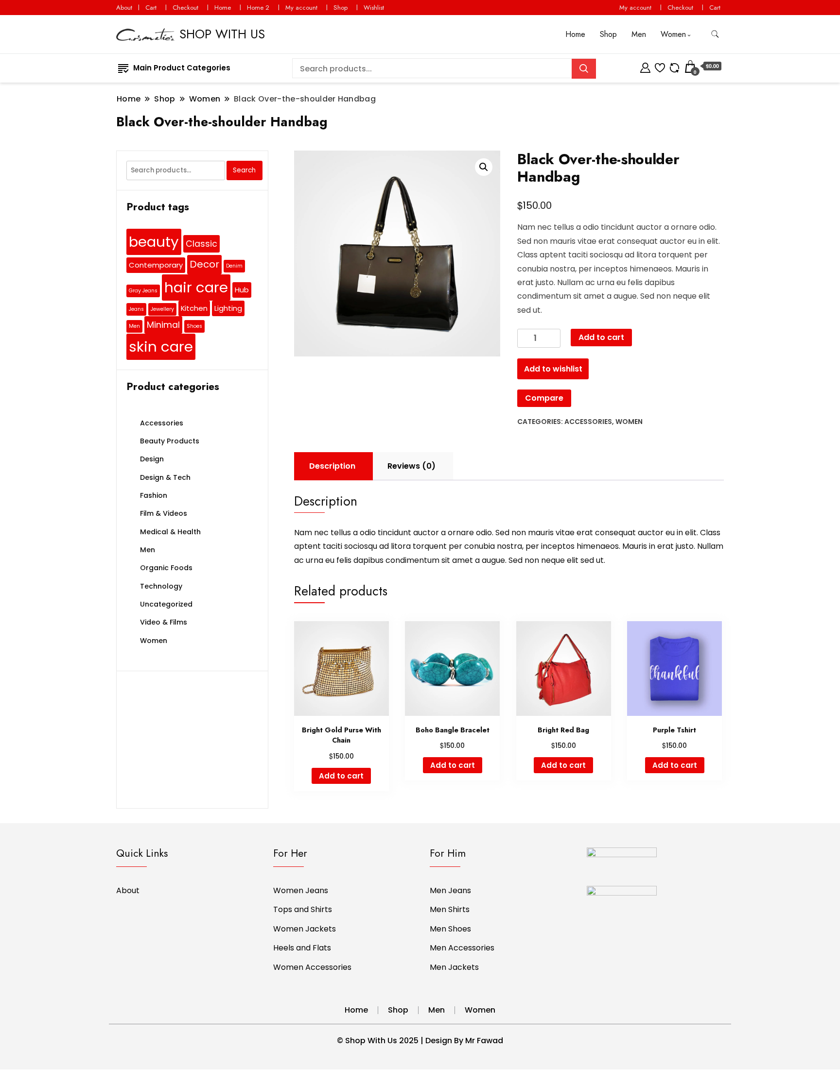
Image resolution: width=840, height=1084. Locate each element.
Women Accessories (312, 967)
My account (301, 7)
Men (638, 34)
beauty (154, 242)
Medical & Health (170, 532)
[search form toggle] (715, 34)
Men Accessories (462, 947)
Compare (544, 398)
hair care (196, 287)
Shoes (194, 326)
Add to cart (601, 337)
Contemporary (156, 265)
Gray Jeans (143, 290)
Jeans (136, 309)
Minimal (163, 325)
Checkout (185, 7)
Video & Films (163, 622)
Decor (204, 264)
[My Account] (645, 66)
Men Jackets (454, 967)
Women (673, 34)
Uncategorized (166, 604)
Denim (234, 266)
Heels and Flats (302, 947)
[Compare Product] (674, 66)
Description (332, 466)
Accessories (588, 421)
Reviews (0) (411, 466)
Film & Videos (163, 513)
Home (222, 7)
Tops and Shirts (302, 909)
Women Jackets (304, 928)
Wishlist (374, 7)
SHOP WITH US (222, 34)
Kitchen (194, 308)
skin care (161, 346)
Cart (151, 7)
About (124, 7)
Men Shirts (450, 909)
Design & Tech (165, 477)
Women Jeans (300, 890)
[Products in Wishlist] (660, 66)
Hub (242, 290)
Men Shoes (450, 928)
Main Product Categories (181, 68)
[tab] (332, 466)
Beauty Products (169, 441)
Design (152, 459)
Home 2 (258, 7)
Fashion (153, 495)
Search (244, 170)
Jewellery (162, 309)
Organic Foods (166, 568)
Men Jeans (450, 890)
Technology (161, 586)
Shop (340, 7)
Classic (201, 244)
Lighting (228, 308)
